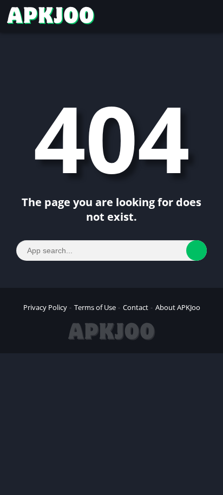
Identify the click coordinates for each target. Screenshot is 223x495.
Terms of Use (95, 307)
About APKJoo (177, 307)
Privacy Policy (45, 307)
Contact (135, 307)
